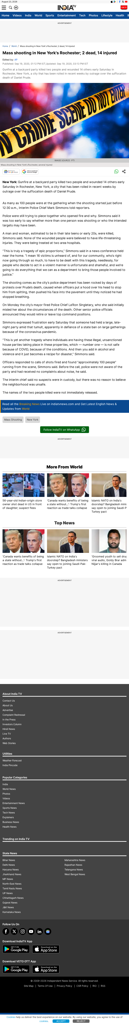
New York (32, 419)
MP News (8, 879)
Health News (9, 826)
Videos (17, 15)
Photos (93, 15)
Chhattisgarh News (13, 897)
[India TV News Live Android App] (16, 949)
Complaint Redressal (14, 714)
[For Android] (16, 969)
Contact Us (9, 700)
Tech (82, 15)
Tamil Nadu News (12, 888)
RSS (103, 985)
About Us (8, 705)
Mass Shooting (13, 419)
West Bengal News (74, 874)
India (28, 15)
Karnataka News (12, 912)
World (38, 15)
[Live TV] (124, 7)
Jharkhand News (12, 874)
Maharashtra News (74, 860)
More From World (64, 466)
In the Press (9, 719)
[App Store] (45, 949)
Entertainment (66, 15)
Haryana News (11, 869)
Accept (61, 1021)
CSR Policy (82, 985)
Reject (81, 1021)
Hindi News (9, 728)
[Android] (115, 2)
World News (9, 789)
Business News (11, 822)
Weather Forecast (12, 760)
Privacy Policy (64, 985)
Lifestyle (106, 15)
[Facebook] (6, 931)
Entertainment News (14, 803)
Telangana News (73, 869)
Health (120, 15)
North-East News (12, 883)
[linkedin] (39, 931)
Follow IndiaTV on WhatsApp (62, 429)
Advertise (8, 710)
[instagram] (22, 931)
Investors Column (12, 724)
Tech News (9, 812)
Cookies (11, 1017)
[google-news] (48, 931)
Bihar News (9, 860)
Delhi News (9, 864)
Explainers (8, 817)
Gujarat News (10, 902)
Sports (50, 15)
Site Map (28, 985)
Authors (7, 738)
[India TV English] (67, 7)
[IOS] (112, 2)
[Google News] (11, 171)
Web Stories (9, 743)
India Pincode (10, 765)
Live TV (7, 733)
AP (15, 59)
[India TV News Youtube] (126, 2)
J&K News (8, 907)
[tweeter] (14, 931)
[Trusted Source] (29, 171)
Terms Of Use (45, 985)
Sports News (10, 807)
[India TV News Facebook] (120, 2)
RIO (95, 985)
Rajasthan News (73, 864)
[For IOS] (45, 969)
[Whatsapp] (116, 171)
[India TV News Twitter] (123, 2)
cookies (43, 1021)
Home (5, 15)
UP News (8, 893)
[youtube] (31, 931)
